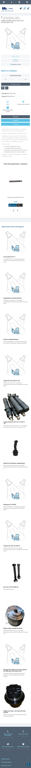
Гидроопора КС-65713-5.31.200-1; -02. (14, 422)
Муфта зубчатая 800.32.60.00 (12, 628)
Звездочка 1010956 (9, 504)
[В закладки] (2, 87)
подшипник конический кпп (12, 298)
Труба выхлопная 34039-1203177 (15, 197)
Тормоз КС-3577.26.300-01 (11, 545)
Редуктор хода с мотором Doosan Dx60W (14, 711)
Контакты (15, 124)
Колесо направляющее (10, 339)
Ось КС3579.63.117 (9, 256)
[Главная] (1, 17)
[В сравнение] (6, 87)
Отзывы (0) (15, 120)
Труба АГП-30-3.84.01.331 (11, 380)
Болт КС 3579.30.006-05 (10, 587)
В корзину (13, 205)
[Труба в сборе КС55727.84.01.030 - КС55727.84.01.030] (15, 39)
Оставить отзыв (16, 64)
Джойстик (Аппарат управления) (14, 463)
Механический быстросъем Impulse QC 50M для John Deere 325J (15, 670)
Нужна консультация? (15, 75)
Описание (15, 116)
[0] (21, 8)
